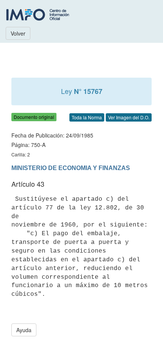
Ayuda (23, 330)
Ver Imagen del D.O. (128, 117)
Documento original (34, 117)
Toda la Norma (87, 117)
